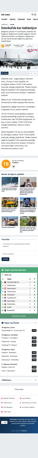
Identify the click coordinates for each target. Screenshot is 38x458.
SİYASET (4, 19)
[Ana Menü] (35, 15)
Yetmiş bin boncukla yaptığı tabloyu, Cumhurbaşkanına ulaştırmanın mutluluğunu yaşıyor (28, 211)
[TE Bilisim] (6, 164)
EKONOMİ (21, 19)
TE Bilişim (24, 431)
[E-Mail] (13, 166)
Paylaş (6, 73)
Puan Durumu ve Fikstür (29, 403)
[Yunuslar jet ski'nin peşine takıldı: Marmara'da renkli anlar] (10, 182)
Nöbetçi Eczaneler (9, 398)
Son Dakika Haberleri (28, 407)
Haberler (4, 24)
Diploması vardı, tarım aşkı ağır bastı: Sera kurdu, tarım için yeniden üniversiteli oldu (28, 230)
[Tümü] (35, 380)
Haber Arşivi (7, 412)
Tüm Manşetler (8, 407)
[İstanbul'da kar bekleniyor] (19, 60)
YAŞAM (12, 24)
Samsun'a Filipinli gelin (8, 227)
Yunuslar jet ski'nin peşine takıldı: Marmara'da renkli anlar (9, 189)
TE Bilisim (15, 163)
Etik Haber (5, 15)
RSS (5, 422)
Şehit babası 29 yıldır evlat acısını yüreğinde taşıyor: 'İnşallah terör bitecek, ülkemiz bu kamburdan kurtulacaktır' (27, 191)
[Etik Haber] (19, 389)
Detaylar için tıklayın (19, 316)
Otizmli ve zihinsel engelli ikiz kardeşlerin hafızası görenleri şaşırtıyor (9, 210)
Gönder (5, 259)
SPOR (29, 19)
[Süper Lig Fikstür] (35, 323)
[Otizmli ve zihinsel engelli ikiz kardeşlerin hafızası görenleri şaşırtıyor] (10, 202)
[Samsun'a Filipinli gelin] (10, 221)
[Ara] (32, 15)
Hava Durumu (26, 398)
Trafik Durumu (7, 403)
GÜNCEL (13, 19)
